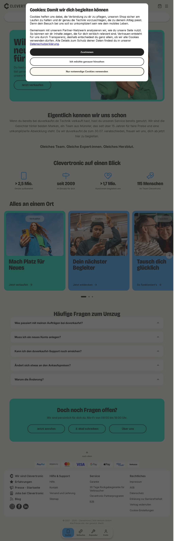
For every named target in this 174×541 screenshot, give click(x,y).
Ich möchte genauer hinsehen (85, 61)
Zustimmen (85, 52)
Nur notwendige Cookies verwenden (86, 71)
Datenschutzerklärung (43, 44)
